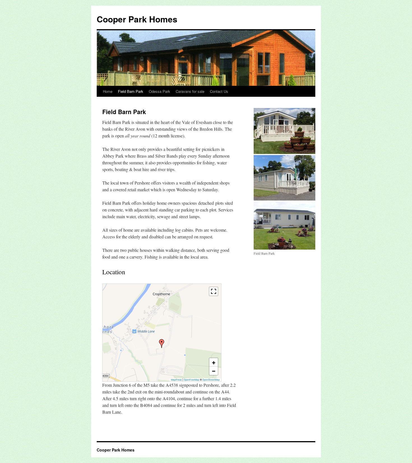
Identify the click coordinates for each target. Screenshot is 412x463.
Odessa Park (159, 91)
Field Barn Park (130, 91)
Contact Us (219, 91)
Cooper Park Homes (137, 19)
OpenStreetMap (211, 379)
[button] (161, 343)
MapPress (176, 379)
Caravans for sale (190, 91)
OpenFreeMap (191, 379)
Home (107, 91)
